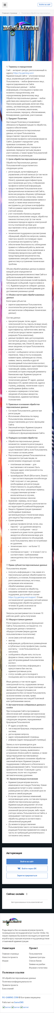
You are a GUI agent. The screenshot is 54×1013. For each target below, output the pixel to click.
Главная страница (9, 13)
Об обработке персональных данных (19, 978)
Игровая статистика (38, 968)
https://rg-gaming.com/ (23, 73)
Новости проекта (10, 957)
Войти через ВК (28, 868)
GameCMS (19, 1002)
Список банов (35, 961)
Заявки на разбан (37, 964)
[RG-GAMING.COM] (20, 28)
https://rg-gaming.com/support (22, 597)
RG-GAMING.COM (10, 997)
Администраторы (37, 957)
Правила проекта (10, 985)
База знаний (8, 989)
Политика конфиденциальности (17, 982)
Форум (5, 961)
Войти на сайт (44, 5)
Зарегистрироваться (27, 875)
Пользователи (35, 954)
